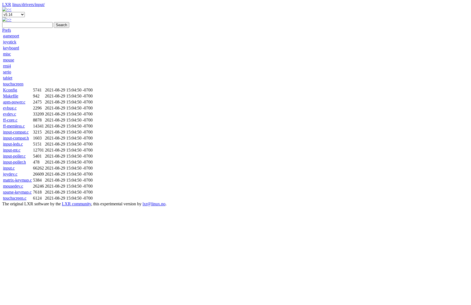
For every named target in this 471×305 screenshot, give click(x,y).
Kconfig (10, 90)
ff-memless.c (14, 126)
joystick (9, 42)
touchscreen (13, 84)
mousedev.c (13, 186)
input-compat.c (16, 132)
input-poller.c (14, 156)
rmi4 (7, 66)
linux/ (17, 4)
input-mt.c (11, 150)
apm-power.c (14, 102)
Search (61, 25)
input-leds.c (13, 144)
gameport (11, 36)
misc (7, 54)
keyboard (11, 48)
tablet (7, 78)
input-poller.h (14, 162)
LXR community (76, 204)
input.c (9, 168)
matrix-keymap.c (17, 180)
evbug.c (10, 108)
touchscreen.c (14, 198)
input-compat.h (16, 138)
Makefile (10, 96)
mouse (8, 60)
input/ (40, 4)
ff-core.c (10, 120)
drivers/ (28, 4)
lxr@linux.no (154, 204)
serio (7, 72)
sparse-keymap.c (17, 192)
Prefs (6, 30)
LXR (6, 4)
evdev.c (9, 114)
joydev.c (10, 174)
